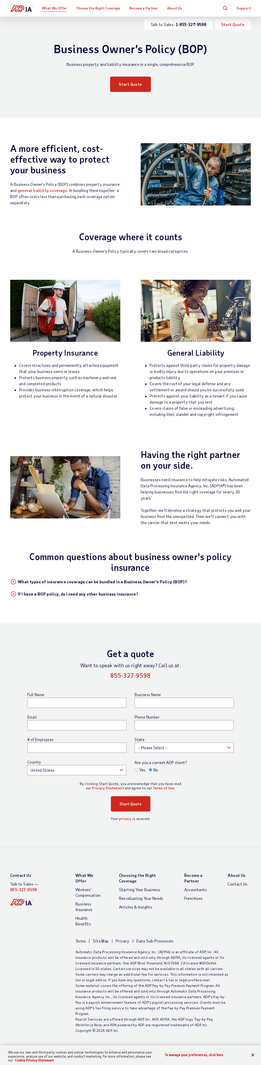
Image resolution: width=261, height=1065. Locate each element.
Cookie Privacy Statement (34, 1060)
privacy (125, 818)
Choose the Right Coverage (98, 8)
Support (244, 8)
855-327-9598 (130, 675)
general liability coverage (42, 190)
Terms (80, 940)
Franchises (193, 898)
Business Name (148, 694)
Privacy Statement (108, 788)
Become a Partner (143, 8)
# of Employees (40, 739)
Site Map (101, 940)
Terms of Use (163, 788)
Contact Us (20, 875)
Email (32, 717)
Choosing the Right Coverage (137, 878)
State (140, 739)
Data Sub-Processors (155, 940)
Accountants (195, 889)
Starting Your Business (139, 889)
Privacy (122, 940)
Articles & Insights (135, 906)
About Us (174, 8)
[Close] (252, 1054)
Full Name (36, 694)
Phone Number (147, 717)
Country (34, 762)
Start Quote (232, 24)
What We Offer (54, 8)
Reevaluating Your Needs (141, 898)
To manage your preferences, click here (194, 1055)
